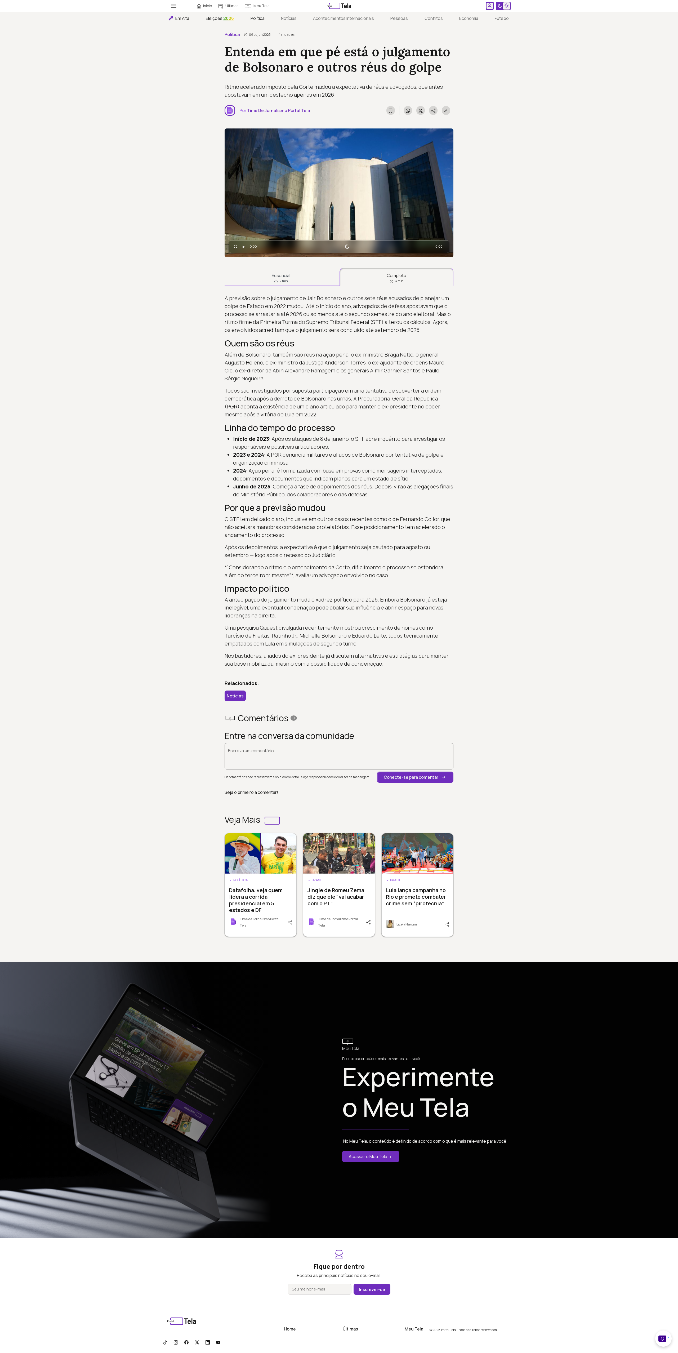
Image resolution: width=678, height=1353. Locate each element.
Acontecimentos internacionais (343, 18)
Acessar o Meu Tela (368, 1156)
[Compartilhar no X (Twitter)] (420, 110)
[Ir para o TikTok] (165, 1342)
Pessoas (399, 18)
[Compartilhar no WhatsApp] (408, 110)
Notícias (289, 18)
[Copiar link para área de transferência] (446, 110)
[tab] (281, 277)
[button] (415, 777)
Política (258, 18)
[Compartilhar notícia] (433, 110)
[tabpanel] (339, 481)
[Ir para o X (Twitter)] (197, 1342)
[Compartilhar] (289, 921)
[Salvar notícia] (390, 110)
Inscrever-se (372, 1289)
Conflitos (434, 18)
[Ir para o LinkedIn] (207, 1342)
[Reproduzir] (244, 246)
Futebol (502, 18)
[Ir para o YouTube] (218, 1342)
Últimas (232, 5)
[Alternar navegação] (173, 6)
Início (207, 5)
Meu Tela (261, 5)
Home (290, 1329)
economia (468, 18)
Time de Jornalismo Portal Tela (278, 110)
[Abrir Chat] (663, 1338)
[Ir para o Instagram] (176, 1342)
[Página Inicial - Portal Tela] (339, 6)
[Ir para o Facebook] (186, 1342)
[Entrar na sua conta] (490, 6)
